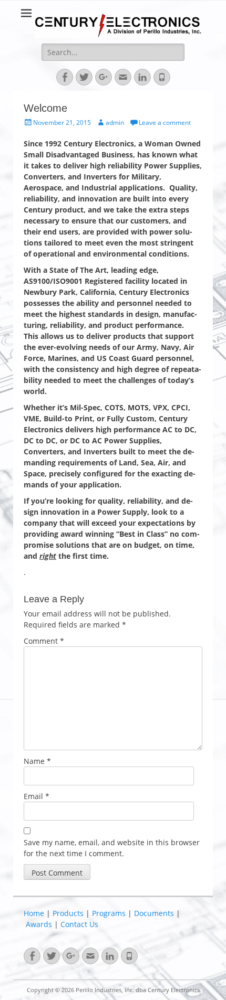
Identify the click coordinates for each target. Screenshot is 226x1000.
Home (34, 913)
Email (36, 796)
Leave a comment (165, 122)
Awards (39, 924)
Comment (44, 641)
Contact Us (79, 924)
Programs (109, 913)
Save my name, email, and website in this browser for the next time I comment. (112, 847)
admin (115, 122)
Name (37, 761)
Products (68, 913)
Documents (154, 913)
